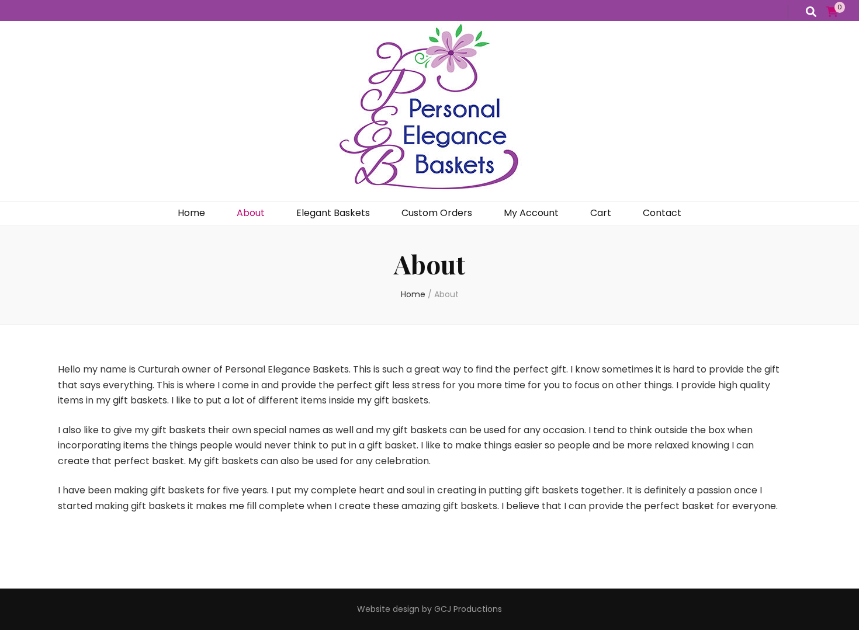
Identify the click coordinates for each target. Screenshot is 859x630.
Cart (600, 213)
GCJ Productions (468, 609)
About (251, 213)
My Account (531, 213)
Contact (662, 213)
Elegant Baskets (333, 213)
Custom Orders (436, 213)
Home (191, 213)
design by (412, 609)
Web (366, 609)
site (383, 609)
